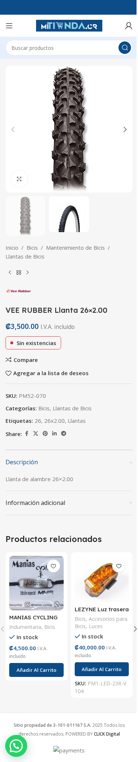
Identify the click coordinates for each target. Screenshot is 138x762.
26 (38, 420)
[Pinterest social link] (45, 434)
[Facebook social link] (26, 434)
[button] (13, 129)
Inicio (12, 247)
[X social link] (35, 434)
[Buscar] (124, 47)
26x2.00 (54, 420)
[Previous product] (10, 272)
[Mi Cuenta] (128, 25)
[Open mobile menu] (9, 25)
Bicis (32, 247)
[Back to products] (18, 272)
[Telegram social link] (63, 434)
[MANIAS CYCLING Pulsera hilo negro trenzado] (36, 583)
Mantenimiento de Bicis (75, 247)
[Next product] (27, 272)
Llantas (77, 420)
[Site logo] (69, 25)
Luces (96, 626)
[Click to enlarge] (19, 179)
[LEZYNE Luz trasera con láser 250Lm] (102, 579)
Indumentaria (25, 626)
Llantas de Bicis (25, 256)
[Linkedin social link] (54, 434)
